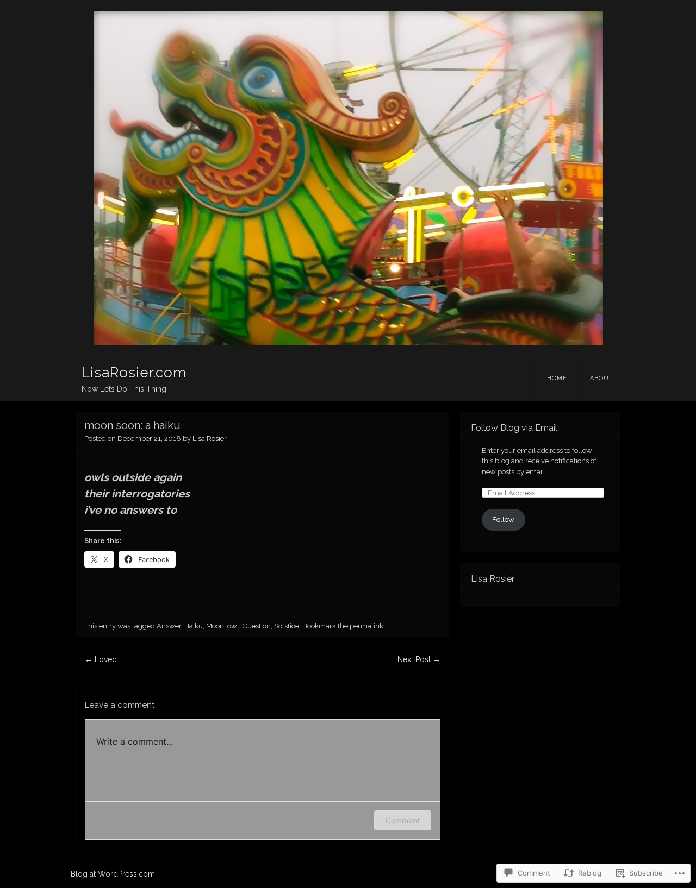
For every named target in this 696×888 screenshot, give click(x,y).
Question (257, 626)
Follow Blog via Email (514, 428)
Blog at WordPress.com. (114, 874)
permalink (366, 626)
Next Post (418, 659)
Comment (403, 820)
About (601, 378)
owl (233, 626)
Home (557, 378)
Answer (169, 626)
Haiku (193, 626)
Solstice (286, 626)
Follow (503, 519)
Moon (215, 626)
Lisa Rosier (209, 438)
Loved (101, 659)
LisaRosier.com (134, 372)
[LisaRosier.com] (348, 178)
